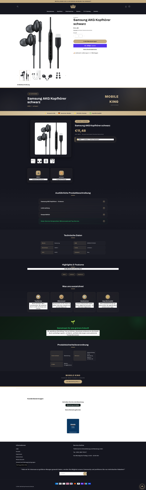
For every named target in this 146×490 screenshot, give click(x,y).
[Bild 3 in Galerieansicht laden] (47, 75)
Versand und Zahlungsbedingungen (25, 462)
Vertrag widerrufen (21, 465)
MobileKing (22, 486)
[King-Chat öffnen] (142, 486)
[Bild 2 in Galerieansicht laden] (36, 75)
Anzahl (75, 32)
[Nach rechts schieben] (65, 75)
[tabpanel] (73, 237)
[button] (17, 6)
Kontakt (18, 451)
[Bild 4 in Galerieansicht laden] (58, 75)
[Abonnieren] (85, 473)
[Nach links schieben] (17, 75)
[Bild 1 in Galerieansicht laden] (25, 75)
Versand (75, 30)
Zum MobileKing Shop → (73, 381)
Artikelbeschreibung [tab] (23, 84)
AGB (17, 448)
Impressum (19, 454)
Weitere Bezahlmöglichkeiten (90, 49)
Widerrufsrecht (20, 459)
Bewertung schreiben (73, 405)
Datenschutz (19, 456)
